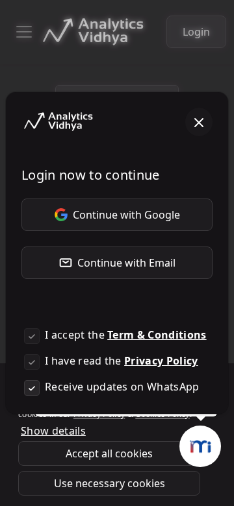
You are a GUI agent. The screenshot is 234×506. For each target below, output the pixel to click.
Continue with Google (126, 215)
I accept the (126, 335)
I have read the (121, 361)
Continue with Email (126, 263)
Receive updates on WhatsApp (122, 387)
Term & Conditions (156, 335)
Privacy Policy (161, 361)
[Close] (199, 122)
